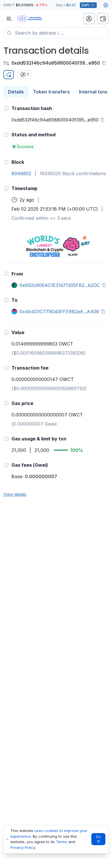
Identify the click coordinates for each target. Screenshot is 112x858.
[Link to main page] (34, 18)
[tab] (15, 91)
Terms (61, 841)
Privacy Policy (22, 847)
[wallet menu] (103, 18)
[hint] (6, 108)
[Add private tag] (8, 74)
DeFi (85, 5)
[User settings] (106, 5)
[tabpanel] (56, 301)
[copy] (105, 63)
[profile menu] (89, 18)
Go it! (98, 839)
